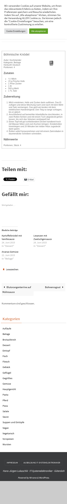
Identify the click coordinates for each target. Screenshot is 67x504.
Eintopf (6, 349)
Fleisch (6, 360)
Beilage (6, 332)
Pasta (5, 393)
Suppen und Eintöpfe (13, 420)
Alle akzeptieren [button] (38, 31)
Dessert (6, 343)
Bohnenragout (53, 285)
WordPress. (44, 476)
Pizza (5, 404)
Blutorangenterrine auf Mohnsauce (16, 288)
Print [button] (51, 64)
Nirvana (33, 476)
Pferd (5, 398)
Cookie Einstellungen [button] (15, 31)
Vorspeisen (8, 437)
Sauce (6, 415)
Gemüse (7, 382)
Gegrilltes (7, 376)
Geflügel (7, 371)
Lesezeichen (12, 268)
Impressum (12, 461)
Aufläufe (7, 327)
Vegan (6, 426)
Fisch (5, 354)
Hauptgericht (9, 387)
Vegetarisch (8, 431)
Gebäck (6, 365)
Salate (6, 409)
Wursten (7, 442)
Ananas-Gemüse (10, 251)
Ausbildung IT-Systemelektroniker (42, 461)
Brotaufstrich (9, 337)
